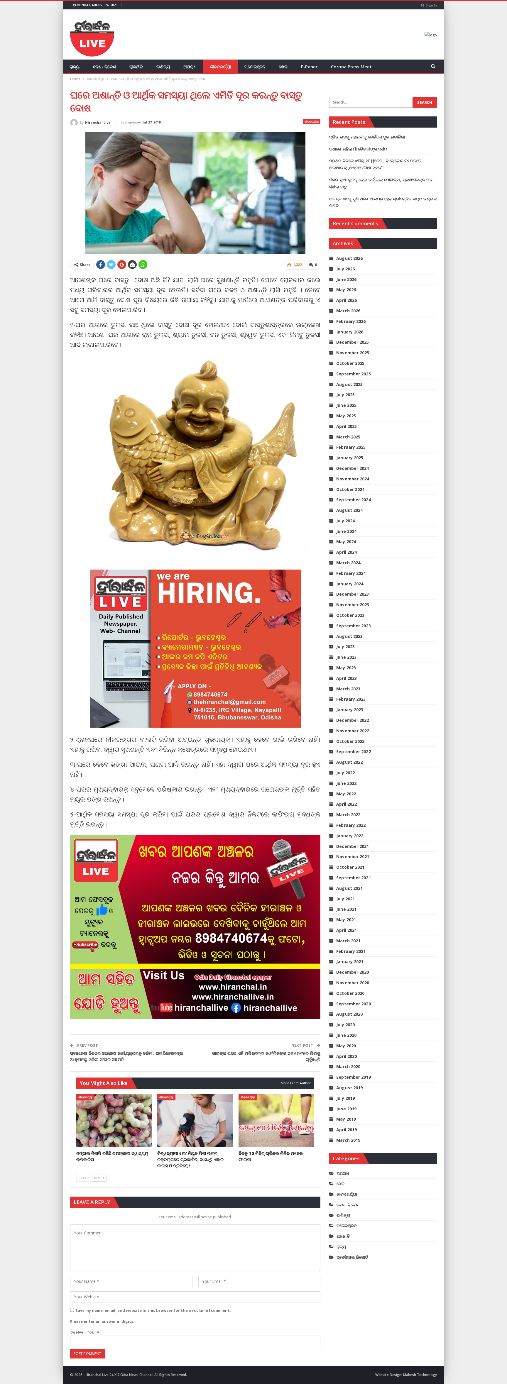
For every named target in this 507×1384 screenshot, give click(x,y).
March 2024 (348, 562)
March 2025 (348, 437)
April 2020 (346, 1056)
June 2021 (346, 909)
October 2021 (350, 867)
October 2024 (350, 489)
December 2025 (352, 342)
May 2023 (346, 667)
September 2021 (353, 877)
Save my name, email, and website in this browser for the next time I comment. (153, 1310)
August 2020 (349, 1014)
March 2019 (348, 1140)
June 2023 (346, 657)
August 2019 (349, 1087)
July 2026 (345, 269)
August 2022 (349, 762)
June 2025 (346, 405)
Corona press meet (351, 67)
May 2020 (346, 1045)
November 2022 (352, 730)
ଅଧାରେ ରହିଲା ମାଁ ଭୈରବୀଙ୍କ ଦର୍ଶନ (358, 149)
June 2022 (346, 783)
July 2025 (345, 394)
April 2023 (346, 678)
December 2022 (352, 720)
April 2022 (346, 804)
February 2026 (351, 321)
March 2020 (348, 1066)
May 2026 (346, 289)
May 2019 (346, 1119)
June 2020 (346, 1035)
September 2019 (353, 1077)
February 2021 (351, 951)
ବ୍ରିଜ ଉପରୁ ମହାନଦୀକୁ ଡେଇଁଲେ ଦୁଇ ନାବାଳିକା (367, 137)
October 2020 (350, 993)
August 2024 (349, 510)
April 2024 (346, 552)
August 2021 (349, 888)
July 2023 (345, 646)
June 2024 (346, 531)
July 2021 (345, 899)
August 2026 (349, 258)
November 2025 (352, 352)
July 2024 (345, 521)
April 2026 (346, 300)
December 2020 (352, 972)
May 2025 (346, 416)
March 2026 (348, 311)
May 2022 (346, 794)
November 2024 (352, 479)
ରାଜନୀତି (136, 67)
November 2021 (352, 856)
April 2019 (346, 1129)
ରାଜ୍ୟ (75, 67)
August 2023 (349, 636)
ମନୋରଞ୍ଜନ (254, 67)
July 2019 (345, 1098)
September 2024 (353, 499)
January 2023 (349, 709)
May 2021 (346, 919)
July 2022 (345, 772)
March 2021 (348, 940)
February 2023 (351, 699)
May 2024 (346, 541)
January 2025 (349, 457)
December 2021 (352, 846)
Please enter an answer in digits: (102, 1321)
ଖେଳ (283, 67)
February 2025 (351, 447)
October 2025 (350, 363)
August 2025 (349, 384)
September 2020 (353, 1004)
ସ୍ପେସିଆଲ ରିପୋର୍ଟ (352, 1257)
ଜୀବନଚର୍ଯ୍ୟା (220, 67)
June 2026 (346, 279)
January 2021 (349, 961)
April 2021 (346, 930)
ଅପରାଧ (190, 67)
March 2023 (348, 689)
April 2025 (346, 426)
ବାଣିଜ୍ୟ (163, 67)
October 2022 (350, 741)
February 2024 (351, 573)
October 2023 (350, 615)
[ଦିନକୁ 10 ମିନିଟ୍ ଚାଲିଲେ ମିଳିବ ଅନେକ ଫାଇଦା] (276, 1120)
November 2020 (352, 982)
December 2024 (352, 468)
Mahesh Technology (420, 1374)
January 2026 (349, 332)
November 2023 (352, 604)
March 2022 (348, 814)
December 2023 (352, 594)
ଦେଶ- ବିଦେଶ (104, 67)
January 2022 (349, 835)
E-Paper (309, 67)
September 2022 (353, 751)
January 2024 (349, 584)
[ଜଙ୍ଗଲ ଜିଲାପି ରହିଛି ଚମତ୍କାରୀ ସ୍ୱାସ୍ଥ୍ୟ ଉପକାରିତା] (114, 1120)
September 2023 (353, 626)
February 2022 (351, 825)
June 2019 (346, 1109)
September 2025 (353, 374)
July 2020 (345, 1024)
